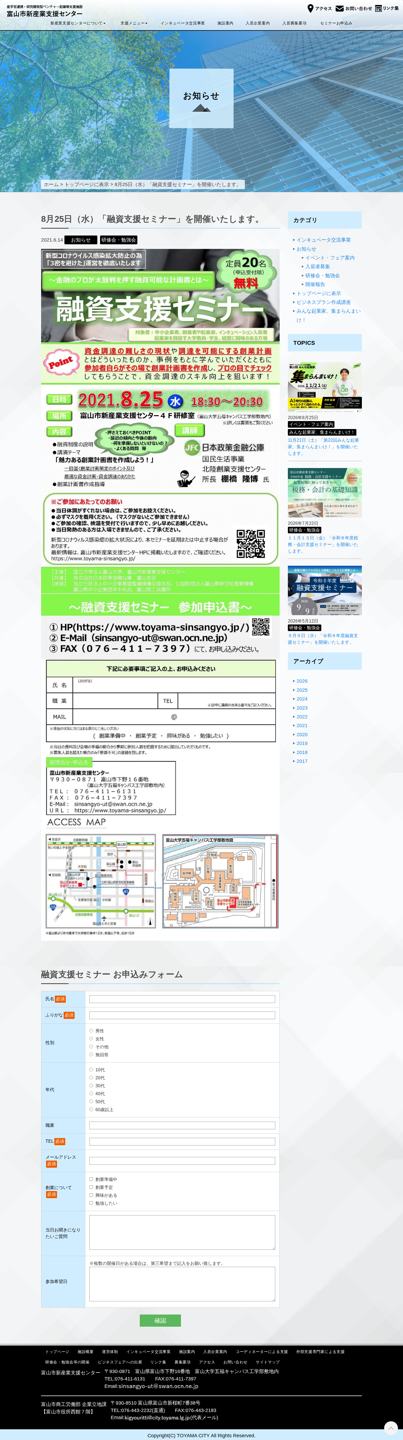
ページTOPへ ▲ (391, 1428)
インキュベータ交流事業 (183, 23)
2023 (302, 708)
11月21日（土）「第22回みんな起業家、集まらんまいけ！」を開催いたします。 (323, 447)
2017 (302, 761)
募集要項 (183, 1362)
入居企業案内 (258, 23)
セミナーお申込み (336, 23)
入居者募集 (317, 266)
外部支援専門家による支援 (320, 1351)
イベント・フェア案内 (330, 257)
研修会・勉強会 (322, 275)
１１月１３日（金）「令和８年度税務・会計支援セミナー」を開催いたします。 (323, 544)
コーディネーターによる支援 (262, 1351)
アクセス (207, 1362)
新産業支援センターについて (76, 23)
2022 (302, 716)
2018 (302, 752)
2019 (302, 743)
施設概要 (86, 1351)
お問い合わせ (235, 1362)
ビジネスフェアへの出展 (120, 1362)
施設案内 (225, 23)
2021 (302, 725)
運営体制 (110, 1351)
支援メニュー (133, 23)
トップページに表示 (319, 293)
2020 (302, 734)
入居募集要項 (294, 23)
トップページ (57, 1351)
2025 (302, 690)
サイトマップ (268, 1362)
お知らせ (306, 249)
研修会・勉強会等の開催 (67, 1362)
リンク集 (158, 1362)
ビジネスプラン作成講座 (324, 302)
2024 (302, 699)
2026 (302, 681)
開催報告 (315, 284)
